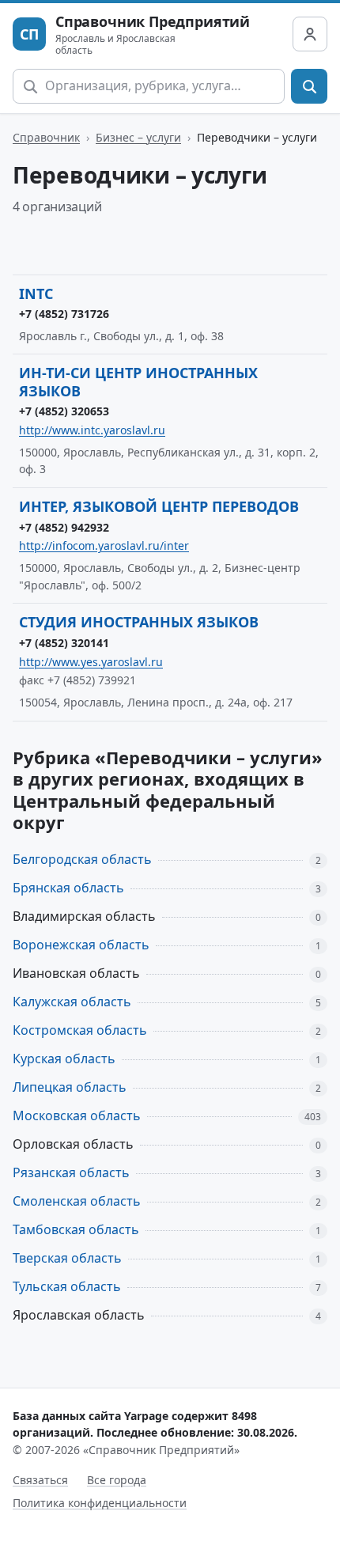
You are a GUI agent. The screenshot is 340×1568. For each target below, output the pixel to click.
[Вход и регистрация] (310, 34)
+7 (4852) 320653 (64, 411)
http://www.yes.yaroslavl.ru (91, 661)
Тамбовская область (76, 1229)
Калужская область (72, 1001)
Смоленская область (77, 1201)
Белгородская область (82, 859)
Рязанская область (71, 1172)
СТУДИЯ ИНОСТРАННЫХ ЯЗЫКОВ (139, 621)
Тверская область (67, 1258)
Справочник (46, 137)
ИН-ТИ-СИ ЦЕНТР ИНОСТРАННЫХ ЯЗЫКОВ (138, 381)
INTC (36, 293)
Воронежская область (81, 944)
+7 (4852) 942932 (64, 527)
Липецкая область (70, 1087)
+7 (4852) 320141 (64, 642)
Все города (116, 1479)
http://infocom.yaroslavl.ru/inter (104, 545)
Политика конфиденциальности (100, 1502)
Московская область (77, 1115)
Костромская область (80, 1030)
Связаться (40, 1479)
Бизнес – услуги (138, 137)
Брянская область (68, 887)
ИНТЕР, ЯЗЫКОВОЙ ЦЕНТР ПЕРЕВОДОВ (159, 506)
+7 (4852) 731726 (64, 313)
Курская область (64, 1058)
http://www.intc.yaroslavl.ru (92, 429)
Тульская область (67, 1286)
